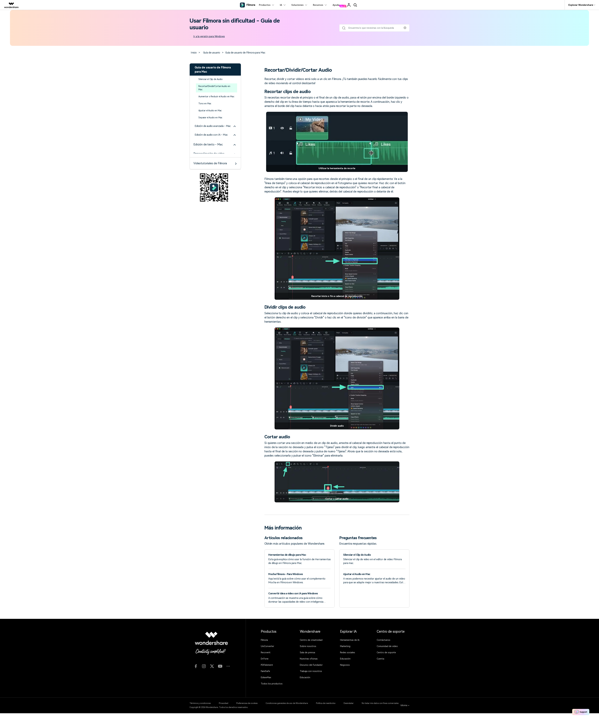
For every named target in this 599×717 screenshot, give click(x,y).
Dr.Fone (264, 658)
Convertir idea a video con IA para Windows (293, 593)
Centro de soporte (386, 652)
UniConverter (267, 646)
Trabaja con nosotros (311, 671)
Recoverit (265, 652)
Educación (305, 677)
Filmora (264, 640)
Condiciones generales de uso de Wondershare (287, 703)
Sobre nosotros (308, 646)
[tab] (215, 126)
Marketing (345, 646)
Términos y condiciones (200, 703)
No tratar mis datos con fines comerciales (380, 703)
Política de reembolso (326, 703)
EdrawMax (266, 677)
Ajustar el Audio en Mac (210, 110)
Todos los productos (271, 683)
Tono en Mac (204, 103)
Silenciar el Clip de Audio (210, 79)
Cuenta (380, 658)
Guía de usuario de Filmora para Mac (245, 52)
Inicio (194, 52)
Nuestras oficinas (309, 658)
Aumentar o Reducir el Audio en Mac (216, 96)
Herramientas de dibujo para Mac (287, 554)
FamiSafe (265, 671)
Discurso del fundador (311, 665)
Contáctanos (383, 640)
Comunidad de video (387, 646)
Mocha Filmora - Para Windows (285, 574)
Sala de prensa (307, 652)
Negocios (345, 665)
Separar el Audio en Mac (210, 117)
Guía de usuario (211, 52)
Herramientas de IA (349, 640)
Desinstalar (349, 703)
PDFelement (267, 665)
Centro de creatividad (311, 640)
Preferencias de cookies (247, 703)
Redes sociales (347, 652)
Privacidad (223, 703)
